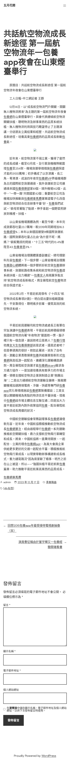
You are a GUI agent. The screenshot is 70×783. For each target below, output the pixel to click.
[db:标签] (8, 488)
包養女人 (40, 275)
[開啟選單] (65, 6)
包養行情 (59, 340)
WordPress (49, 756)
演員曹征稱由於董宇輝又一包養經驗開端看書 (40, 544)
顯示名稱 (9, 651)
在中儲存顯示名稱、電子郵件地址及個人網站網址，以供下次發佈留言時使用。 (37, 709)
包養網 (8, 117)
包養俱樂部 (22, 189)
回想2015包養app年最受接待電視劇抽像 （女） (34, 528)
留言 (6, 605)
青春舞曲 (51, 482)
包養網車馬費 (33, 199)
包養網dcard (47, 366)
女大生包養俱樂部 (21, 345)
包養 (9, 169)
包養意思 (19, 247)
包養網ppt (34, 444)
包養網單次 (14, 429)
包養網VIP (45, 179)
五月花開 (9, 5)
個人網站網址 (11, 690)
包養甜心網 (11, 265)
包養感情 (9, 232)
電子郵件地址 (12, 670)
